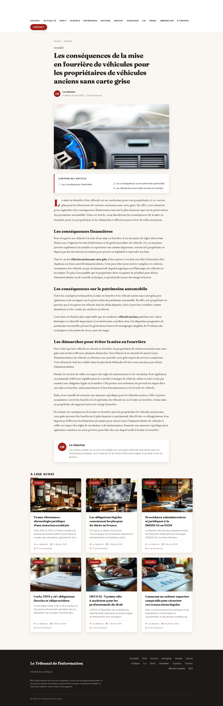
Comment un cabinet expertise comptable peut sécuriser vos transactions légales (167, 600)
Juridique (133, 21)
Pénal (153, 21)
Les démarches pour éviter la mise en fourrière (139, 188)
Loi (144, 21)
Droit (63, 21)
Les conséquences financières (76, 184)
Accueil (35, 21)
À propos (183, 21)
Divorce (75, 21)
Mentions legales (177, 668)
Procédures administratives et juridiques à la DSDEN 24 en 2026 (165, 521)
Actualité (50, 21)
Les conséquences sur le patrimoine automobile (140, 183)
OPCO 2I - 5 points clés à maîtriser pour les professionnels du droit (106, 600)
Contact (38, 27)
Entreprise (90, 21)
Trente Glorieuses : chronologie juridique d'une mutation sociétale (51, 521)
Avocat (118, 21)
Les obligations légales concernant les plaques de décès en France (106, 521)
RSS (191, 668)
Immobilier (167, 21)
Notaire (106, 21)
